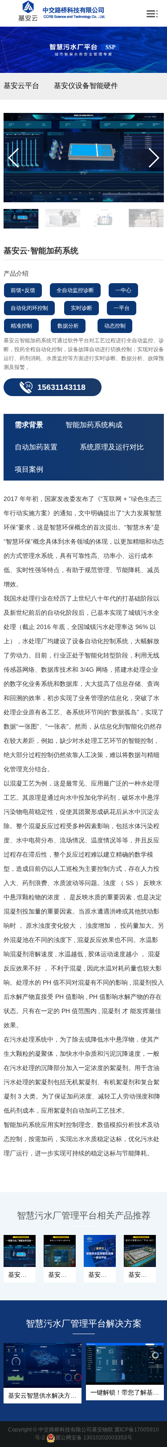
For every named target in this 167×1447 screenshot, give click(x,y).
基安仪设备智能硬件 (86, 85)
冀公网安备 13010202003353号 (93, 1438)
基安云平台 (21, 85)
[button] (153, 158)
